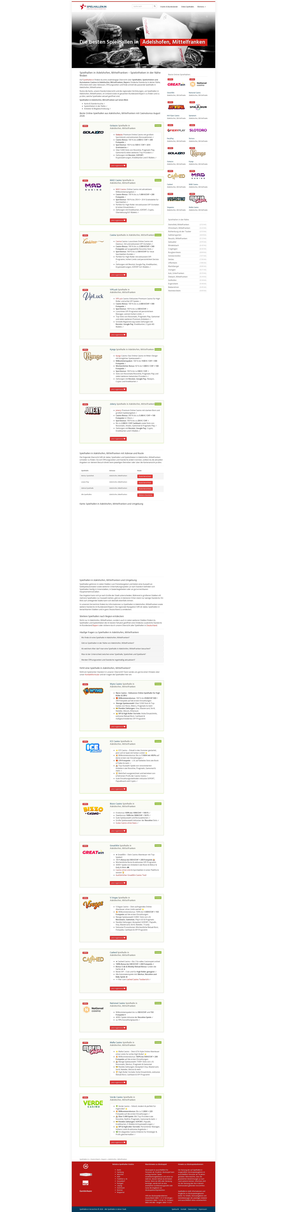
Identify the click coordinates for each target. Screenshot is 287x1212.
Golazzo (119, 134)
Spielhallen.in (88, 79)
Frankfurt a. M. (122, 1179)
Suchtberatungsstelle (161, 1185)
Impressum (203, 1209)
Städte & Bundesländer (169, 6)
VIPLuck (119, 298)
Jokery (118, 410)
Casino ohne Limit (123, 870)
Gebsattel (187, 242)
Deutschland (152, 625)
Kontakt (183, 1209)
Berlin (119, 1170)
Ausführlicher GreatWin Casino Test (131, 875)
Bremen (120, 1190)
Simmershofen (187, 256)
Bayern (95, 625)
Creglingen (187, 249)
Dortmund (120, 1188)
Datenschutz (192, 1209)
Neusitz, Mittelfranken (187, 238)
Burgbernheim (187, 252)
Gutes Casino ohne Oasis (126, 823)
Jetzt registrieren (117, 165)
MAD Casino (121, 189)
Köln (118, 1177)
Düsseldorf (121, 1181)
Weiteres (201, 6)
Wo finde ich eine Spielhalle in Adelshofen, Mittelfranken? (105, 637)
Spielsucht (175, 1209)
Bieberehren (187, 287)
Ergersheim (187, 283)
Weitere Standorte (145, 495)
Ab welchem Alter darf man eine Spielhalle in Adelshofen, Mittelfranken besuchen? (115, 648)
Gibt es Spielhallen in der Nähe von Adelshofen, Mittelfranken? (107, 643)
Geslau (187, 259)
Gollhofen (187, 280)
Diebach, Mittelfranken (187, 276)
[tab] (122, 637)
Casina (118, 241)
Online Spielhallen (187, 6)
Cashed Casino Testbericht (137, 979)
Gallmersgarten (187, 235)
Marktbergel (187, 266)
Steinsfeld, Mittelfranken (187, 224)
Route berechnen (145, 476)
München (120, 1174)
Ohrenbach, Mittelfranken (187, 228)
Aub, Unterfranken (187, 273)
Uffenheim (187, 263)
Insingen (187, 270)
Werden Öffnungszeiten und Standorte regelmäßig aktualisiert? (108, 660)
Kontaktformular (92, 674)
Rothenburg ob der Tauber (187, 231)
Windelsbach (187, 245)
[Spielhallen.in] (94, 6)
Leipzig (119, 1185)
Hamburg (120, 1172)
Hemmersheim (187, 290)
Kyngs (118, 355)
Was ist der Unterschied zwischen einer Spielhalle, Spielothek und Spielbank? (113, 654)
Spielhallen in (84, 1159)
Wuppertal (120, 1192)
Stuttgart (120, 1183)
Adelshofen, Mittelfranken (122, 128)
